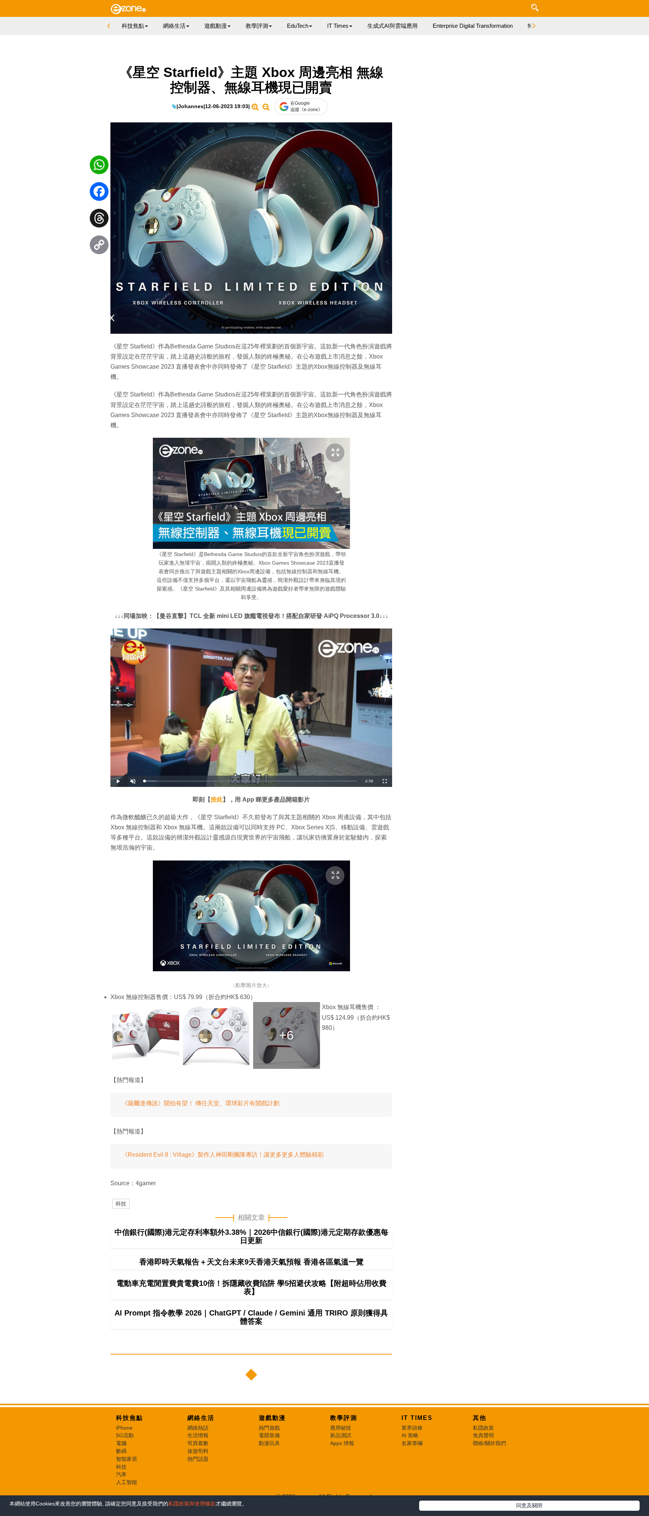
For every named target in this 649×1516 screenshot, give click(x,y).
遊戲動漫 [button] (215, 26)
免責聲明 (483, 1435)
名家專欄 (412, 1443)
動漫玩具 (269, 1443)
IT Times (417, 1418)
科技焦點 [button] (133, 26)
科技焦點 (129, 1418)
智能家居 (126, 1459)
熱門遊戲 (269, 1428)
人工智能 (126, 1482)
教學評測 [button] (257, 26)
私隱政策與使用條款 (192, 1504)
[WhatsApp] (99, 166)
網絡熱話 (197, 1428)
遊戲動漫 (272, 1418)
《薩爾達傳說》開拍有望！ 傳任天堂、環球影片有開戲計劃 (200, 1103)
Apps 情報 (342, 1443)
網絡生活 (200, 1418)
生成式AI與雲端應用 (392, 26)
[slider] (250, 781)
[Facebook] (99, 193)
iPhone (124, 1428)
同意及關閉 (529, 1505)
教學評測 (343, 1418)
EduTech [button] (297, 26)
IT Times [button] (338, 26)
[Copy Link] (99, 246)
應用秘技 (340, 1428)
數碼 (121, 1451)
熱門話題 (197, 1459)
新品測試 (340, 1435)
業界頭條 (412, 1428)
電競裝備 (269, 1435)
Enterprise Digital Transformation (473, 26)
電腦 (121, 1443)
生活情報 (197, 1435)
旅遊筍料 (197, 1451)
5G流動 (125, 1435)
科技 (121, 1204)
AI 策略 (409, 1435)
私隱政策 (483, 1428)
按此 (217, 799)
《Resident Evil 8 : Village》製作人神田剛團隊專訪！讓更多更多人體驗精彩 (223, 1154)
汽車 (121, 1474)
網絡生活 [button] (174, 26)
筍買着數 (197, 1443)
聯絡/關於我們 (489, 1443)
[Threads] (99, 220)
